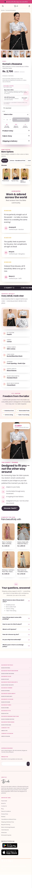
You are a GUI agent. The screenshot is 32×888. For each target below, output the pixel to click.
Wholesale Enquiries (6, 835)
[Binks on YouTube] (10, 861)
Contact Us (4, 806)
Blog (2, 808)
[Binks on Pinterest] (6, 861)
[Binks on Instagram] (8, 861)
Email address (7, 762)
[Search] (3, 6)
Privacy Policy (4, 814)
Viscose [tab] (4, 160)
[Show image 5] (28, 54)
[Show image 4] (22, 54)
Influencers (4, 832)
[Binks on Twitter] (4, 861)
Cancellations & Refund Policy (8, 819)
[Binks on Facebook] (2, 861)
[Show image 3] (16, 54)
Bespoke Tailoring (5, 824)
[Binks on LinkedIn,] (12, 861)
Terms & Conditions (6, 811)
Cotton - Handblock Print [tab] (17, 160)
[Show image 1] (3, 54)
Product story (7, 131)
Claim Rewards (5, 830)
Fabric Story (7, 136)
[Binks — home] (16, 6)
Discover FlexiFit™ (10, 508)
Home (2, 10)
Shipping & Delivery (9, 141)
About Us (3, 803)
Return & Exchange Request (8, 827)
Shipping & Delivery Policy (7, 822)
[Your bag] (29, 6)
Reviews (3, 816)
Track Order (4, 800)
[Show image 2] (10, 54)
